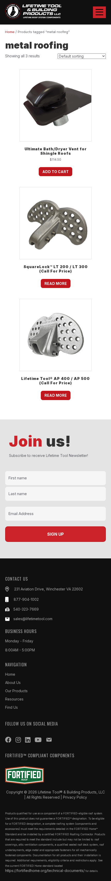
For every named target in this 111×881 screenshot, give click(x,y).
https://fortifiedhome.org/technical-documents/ (45, 870)
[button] (99, 12)
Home (9, 32)
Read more (55, 283)
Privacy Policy (75, 797)
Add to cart (55, 171)
